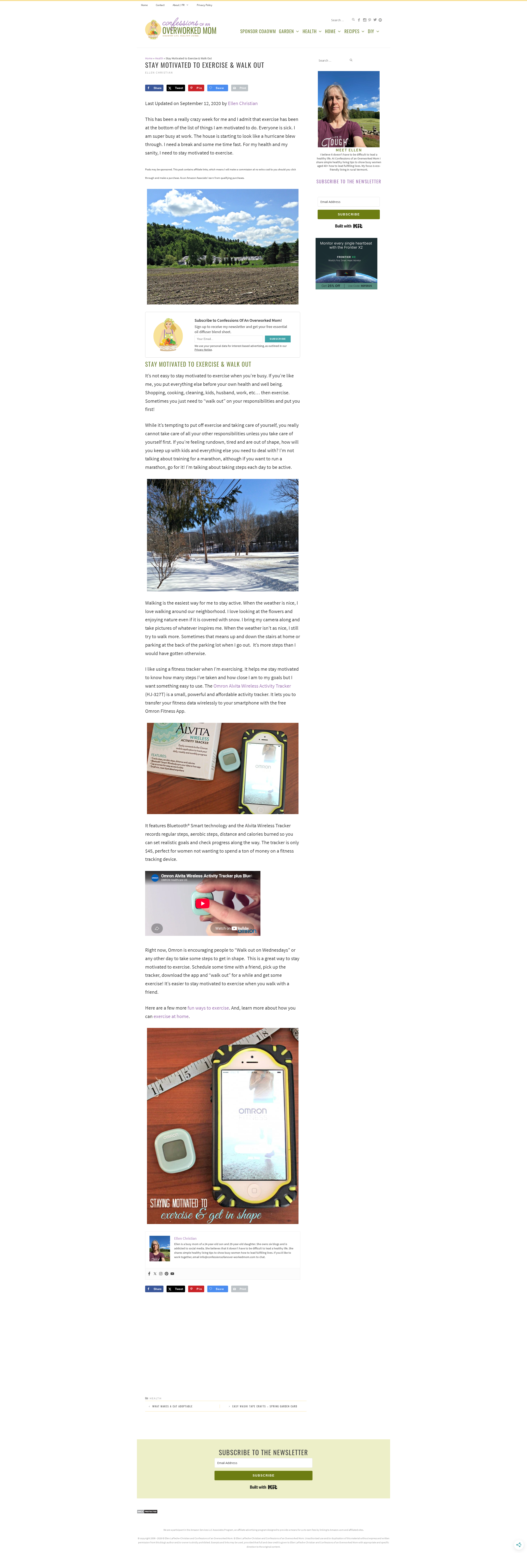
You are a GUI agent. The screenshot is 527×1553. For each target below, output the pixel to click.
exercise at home (171, 1016)
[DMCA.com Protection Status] (147, 1512)
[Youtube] (172, 1273)
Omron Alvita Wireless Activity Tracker (252, 686)
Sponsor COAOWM (258, 31)
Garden (286, 31)
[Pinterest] (166, 1273)
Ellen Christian (243, 103)
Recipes (351, 31)
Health (310, 31)
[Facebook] (149, 1273)
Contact (160, 5)
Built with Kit (349, 226)
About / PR (178, 5)
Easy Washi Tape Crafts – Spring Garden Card (264, 1406)
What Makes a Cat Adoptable (172, 1406)
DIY (371, 31)
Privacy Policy (204, 5)
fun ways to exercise (208, 1008)
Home (144, 5)
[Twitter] (155, 1273)
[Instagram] (161, 1273)
